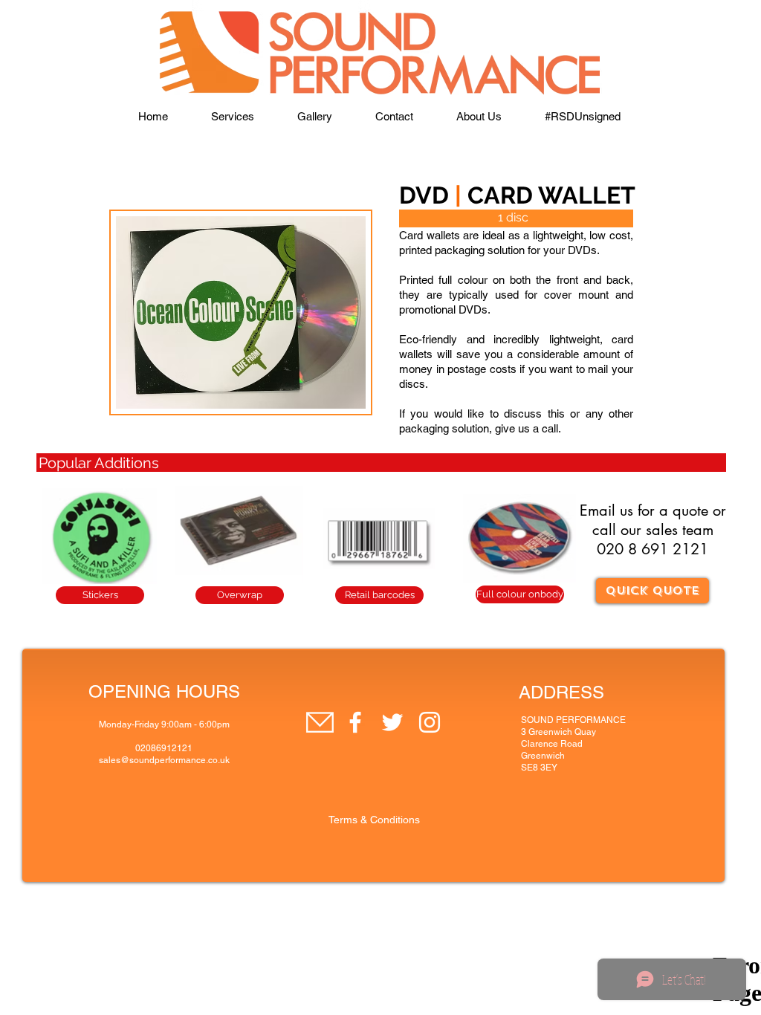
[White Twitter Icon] (392, 722)
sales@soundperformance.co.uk (164, 760)
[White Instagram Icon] (429, 722)
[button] (232, 116)
